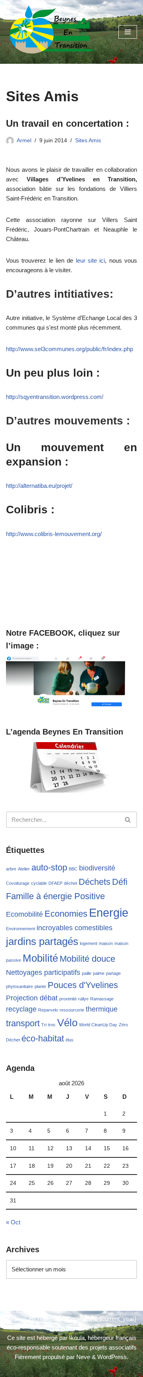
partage (113, 973)
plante (40, 986)
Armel (24, 140)
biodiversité (97, 868)
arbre (11, 868)
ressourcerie (72, 1010)
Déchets (94, 882)
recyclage (21, 1009)
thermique (102, 1009)
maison (106, 943)
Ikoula (77, 1337)
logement (88, 943)
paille (86, 973)
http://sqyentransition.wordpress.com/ (54, 396)
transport (23, 1023)
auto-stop (49, 867)
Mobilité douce (87, 959)
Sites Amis (88, 140)
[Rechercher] (128, 819)
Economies (65, 914)
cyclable (39, 883)
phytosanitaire (19, 986)
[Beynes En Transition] (52, 32)
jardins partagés (42, 941)
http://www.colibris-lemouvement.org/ (54, 533)
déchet (70, 883)
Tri (43, 1024)
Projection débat (32, 998)
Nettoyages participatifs (43, 972)
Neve (83, 1356)
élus (69, 1039)
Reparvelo (48, 1010)
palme (98, 973)
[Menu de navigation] (127, 32)
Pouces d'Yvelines (83, 985)
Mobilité (40, 958)
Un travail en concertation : (67, 123)
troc (52, 1024)
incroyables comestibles (74, 928)
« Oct (13, 1222)
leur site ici (90, 260)
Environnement (20, 928)
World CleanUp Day (98, 1024)
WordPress (112, 1356)
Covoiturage (17, 883)
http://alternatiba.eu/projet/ (39, 485)
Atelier (24, 868)
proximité (68, 998)
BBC (73, 868)
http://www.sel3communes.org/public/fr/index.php (69, 349)
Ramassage (102, 998)
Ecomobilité (24, 914)
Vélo (67, 1023)
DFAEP (55, 883)
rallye (83, 998)
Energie (108, 912)
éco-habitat (42, 1038)
